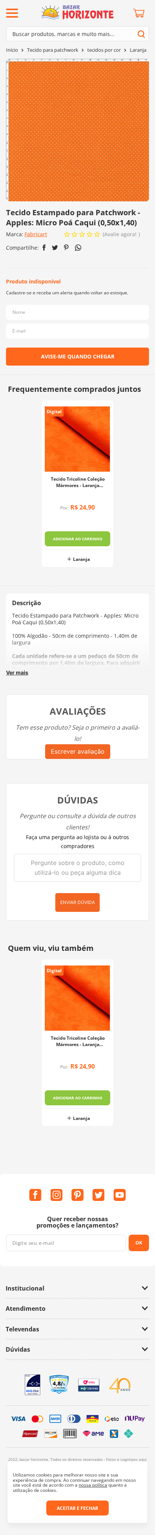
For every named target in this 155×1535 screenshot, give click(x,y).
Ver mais (17, 672)
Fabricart (35, 234)
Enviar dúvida (77, 902)
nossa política (93, 1485)
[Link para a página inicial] (12, 50)
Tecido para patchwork (52, 50)
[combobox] (77, 33)
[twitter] (55, 247)
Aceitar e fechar (77, 1508)
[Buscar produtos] (141, 34)
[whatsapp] (78, 247)
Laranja (138, 50)
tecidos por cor (104, 50)
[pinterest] (66, 247)
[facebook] (44, 247)
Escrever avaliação (78, 751)
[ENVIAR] (77, 357)
